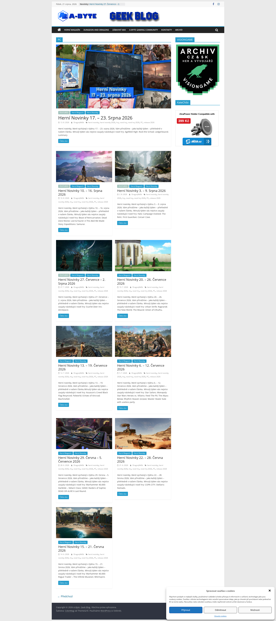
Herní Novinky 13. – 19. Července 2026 (82, 367)
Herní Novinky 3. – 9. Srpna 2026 (141, 190)
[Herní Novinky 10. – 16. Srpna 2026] (84, 152)
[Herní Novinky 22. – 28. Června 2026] (143, 419)
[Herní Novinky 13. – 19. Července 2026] (84, 327)
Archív (179, 29)
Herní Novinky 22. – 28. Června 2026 (140, 459)
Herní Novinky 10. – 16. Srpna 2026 (80, 192)
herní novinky (93, 122)
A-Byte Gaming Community (143, 29)
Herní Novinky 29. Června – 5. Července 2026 (80, 459)
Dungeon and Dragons (96, 29)
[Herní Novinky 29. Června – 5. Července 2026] (84, 419)
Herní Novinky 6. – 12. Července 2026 (140, 367)
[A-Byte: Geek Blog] (59, 30)
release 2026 (149, 122)
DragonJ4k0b (79, 122)
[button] (270, 591)
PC (142, 122)
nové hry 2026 (133, 122)
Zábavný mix (119, 29)
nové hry (123, 122)
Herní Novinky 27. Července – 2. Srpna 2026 (81, 281)
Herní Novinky (92, 112)
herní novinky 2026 (107, 122)
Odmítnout (220, 610)
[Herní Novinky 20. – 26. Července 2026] (143, 241)
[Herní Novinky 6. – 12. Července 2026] (143, 327)
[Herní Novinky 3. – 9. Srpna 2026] (143, 152)
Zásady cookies (220, 616)
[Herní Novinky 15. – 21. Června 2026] (84, 508)
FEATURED (64, 112)
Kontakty (166, 29)
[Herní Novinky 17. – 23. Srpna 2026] (113, 46)
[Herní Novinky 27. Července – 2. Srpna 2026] (84, 241)
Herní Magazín (72, 29)
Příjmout (185, 610)
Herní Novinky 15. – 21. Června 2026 (81, 548)
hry (117, 122)
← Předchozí (65, 596)
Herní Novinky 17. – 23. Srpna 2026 (95, 118)
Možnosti (255, 610)
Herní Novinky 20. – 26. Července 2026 (141, 281)
